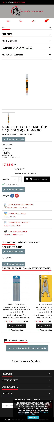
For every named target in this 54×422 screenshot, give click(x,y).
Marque (23, 134)
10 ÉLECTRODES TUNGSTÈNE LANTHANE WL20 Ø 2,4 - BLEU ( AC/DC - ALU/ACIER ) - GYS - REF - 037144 (16, 310)
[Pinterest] (17, 196)
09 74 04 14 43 (19, 2)
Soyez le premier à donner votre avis (29, 348)
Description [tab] (8, 242)
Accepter (33, 417)
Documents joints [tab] (12, 247)
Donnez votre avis (15, 139)
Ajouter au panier (36, 179)
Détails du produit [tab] (29, 242)
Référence (6, 134)
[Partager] (12, 196)
